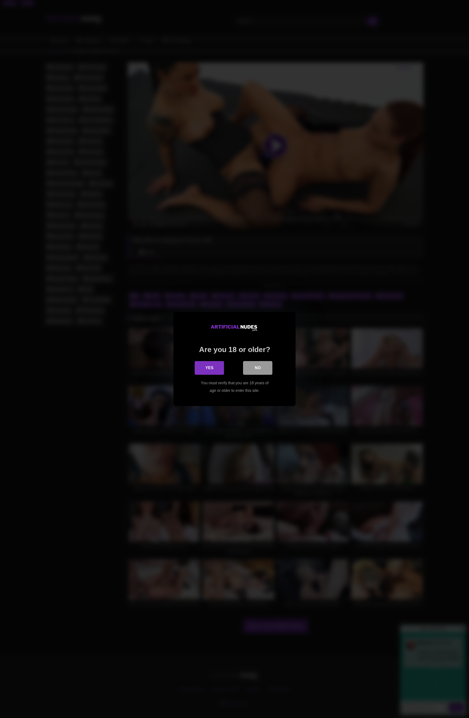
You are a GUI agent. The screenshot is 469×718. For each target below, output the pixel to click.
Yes (209, 368)
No (258, 368)
